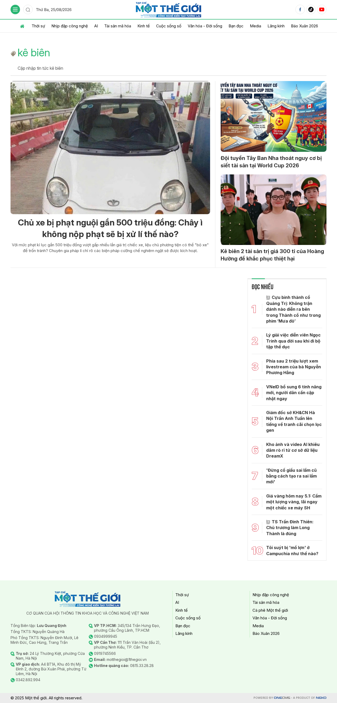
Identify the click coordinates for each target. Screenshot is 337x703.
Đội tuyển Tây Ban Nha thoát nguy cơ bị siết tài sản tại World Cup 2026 (271, 162)
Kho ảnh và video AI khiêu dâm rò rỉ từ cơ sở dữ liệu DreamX (293, 450)
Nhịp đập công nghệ (69, 25)
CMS (282, 698)
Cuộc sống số (168, 25)
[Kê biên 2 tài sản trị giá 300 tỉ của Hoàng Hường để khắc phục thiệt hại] (273, 209)
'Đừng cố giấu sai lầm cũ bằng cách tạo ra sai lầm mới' (291, 476)
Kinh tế (143, 25)
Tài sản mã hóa (117, 25)
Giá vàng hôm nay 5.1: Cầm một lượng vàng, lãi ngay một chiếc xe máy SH (293, 501)
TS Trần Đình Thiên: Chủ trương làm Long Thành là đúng (290, 527)
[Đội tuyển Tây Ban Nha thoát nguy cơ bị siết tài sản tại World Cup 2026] (273, 116)
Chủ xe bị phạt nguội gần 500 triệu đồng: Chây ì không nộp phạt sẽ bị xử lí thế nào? (110, 228)
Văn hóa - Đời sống (205, 25)
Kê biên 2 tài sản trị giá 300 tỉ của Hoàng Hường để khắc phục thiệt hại (272, 255)
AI (96, 25)
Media (255, 25)
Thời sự (38, 25)
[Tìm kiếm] (28, 9)
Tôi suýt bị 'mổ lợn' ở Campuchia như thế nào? (292, 550)
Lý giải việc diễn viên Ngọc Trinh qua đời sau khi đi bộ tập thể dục (293, 340)
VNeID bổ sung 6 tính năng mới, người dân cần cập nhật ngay (293, 392)
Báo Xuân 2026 (304, 25)
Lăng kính (276, 25)
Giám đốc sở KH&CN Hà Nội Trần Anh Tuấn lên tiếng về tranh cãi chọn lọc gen (294, 421)
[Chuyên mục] (15, 9)
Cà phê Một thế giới (270, 610)
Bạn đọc (236, 25)
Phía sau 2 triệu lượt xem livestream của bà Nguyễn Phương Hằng (293, 366)
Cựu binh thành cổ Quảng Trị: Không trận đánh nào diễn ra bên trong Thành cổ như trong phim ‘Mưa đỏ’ (293, 309)
